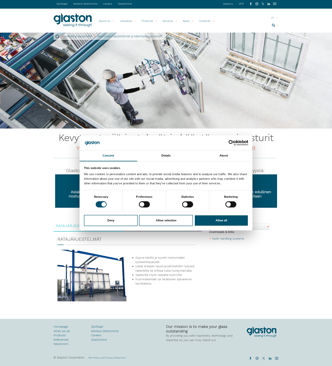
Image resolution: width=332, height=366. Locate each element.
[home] (57, 36)
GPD (241, 3)
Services (168, 20)
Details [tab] (166, 155)
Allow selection (166, 220)
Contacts (204, 20)
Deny (110, 220)
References (61, 339)
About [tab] (223, 155)
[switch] (144, 205)
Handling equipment (78, 36)
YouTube (274, 4)
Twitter (263, 358)
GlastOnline (125, 3)
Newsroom (61, 344)
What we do (62, 331)
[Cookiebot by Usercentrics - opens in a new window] (231, 143)
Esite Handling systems (228, 238)
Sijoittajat (61, 3)
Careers (107, 3)
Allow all (221, 220)
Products (147, 20)
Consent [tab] (108, 155)
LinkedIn (269, 4)
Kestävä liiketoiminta (85, 3)
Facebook (251, 4)
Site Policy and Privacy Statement (107, 357)
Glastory (228, 3)
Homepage (61, 326)
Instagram (257, 4)
